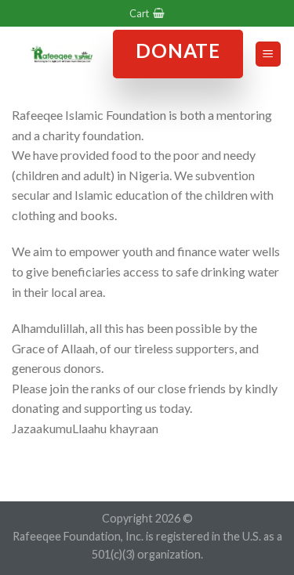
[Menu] (268, 54)
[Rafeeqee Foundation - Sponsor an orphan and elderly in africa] (62, 54)
